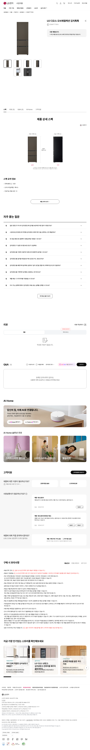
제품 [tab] (24, 332)
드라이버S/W (73, 483)
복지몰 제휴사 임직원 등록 (7, 689)
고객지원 (38, 109)
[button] (57, 3)
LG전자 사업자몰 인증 (19, 689)
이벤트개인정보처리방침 (37, 687)
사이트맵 (4, 687)
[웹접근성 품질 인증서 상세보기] (23, 743)
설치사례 (43, 8)
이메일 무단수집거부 (16, 687)
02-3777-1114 (14, 698)
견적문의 (28, 8)
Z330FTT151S (53, 24)
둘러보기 (18, 422)
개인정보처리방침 (27, 687)
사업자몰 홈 (6, 12)
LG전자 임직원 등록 (63, 687)
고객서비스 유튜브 (6, 732)
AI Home (29, 109)
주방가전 (16, 12)
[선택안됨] (18, 64)
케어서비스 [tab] (66, 332)
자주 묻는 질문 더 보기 (45, 296)
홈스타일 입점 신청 (42, 689)
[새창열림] (3, 739)
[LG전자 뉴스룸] (17, 739)
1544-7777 (36, 706)
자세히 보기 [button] (26, 494)
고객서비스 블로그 (15, 732)
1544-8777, (19, 709)
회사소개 (70, 3)
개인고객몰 (84, 3)
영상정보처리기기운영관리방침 (51, 687)
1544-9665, (24, 706)
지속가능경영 (77, 3)
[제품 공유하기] (85, 21)
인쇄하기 (84, 125)
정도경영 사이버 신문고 (31, 689)
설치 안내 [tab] (83, 563)
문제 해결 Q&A (45, 483)
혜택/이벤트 (20, 8)
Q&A (20, 109)
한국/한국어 (4, 735)
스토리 (36, 8)
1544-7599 (21, 704)
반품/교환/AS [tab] (75, 563)
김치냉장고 (22, 12)
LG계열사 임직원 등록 (74, 687)
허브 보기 (35, 422)
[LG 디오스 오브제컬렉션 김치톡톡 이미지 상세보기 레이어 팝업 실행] (22, 38)
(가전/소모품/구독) (22, 702)
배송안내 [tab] (66, 563)
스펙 (5, 109)
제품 (5, 8)
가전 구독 (11, 8)
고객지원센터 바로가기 (78, 472)
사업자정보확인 (29, 720)
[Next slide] (86, 668)
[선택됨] (8, 64)
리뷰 (12, 109)
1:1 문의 (3, 700)
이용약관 (9, 687)
